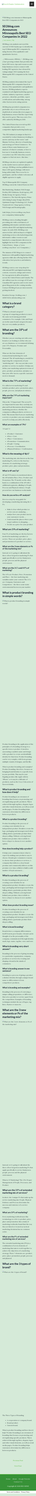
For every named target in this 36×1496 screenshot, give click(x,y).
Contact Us (18, 1482)
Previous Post (18, 1460)
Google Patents (24, 1479)
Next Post (18, 1466)
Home (8, 1479)
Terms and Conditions (13, 1492)
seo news (7, 40)
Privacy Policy (25, 1492)
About (14, 1479)
